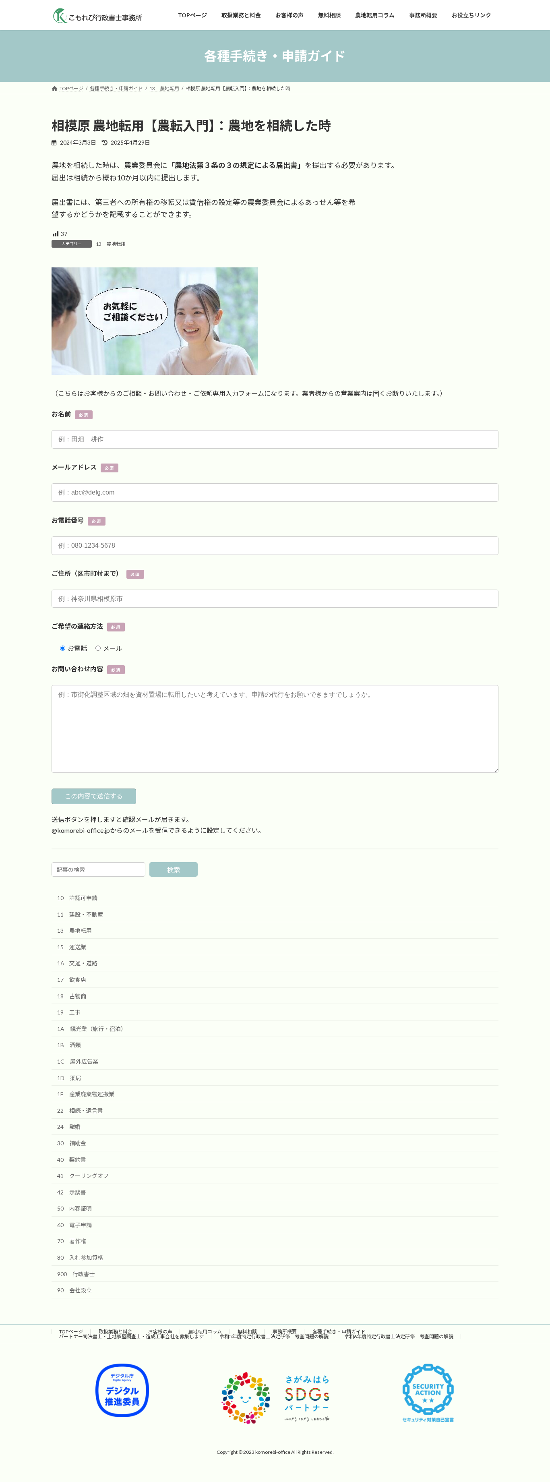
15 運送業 (71, 946)
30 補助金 (71, 1143)
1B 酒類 (69, 1044)
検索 (173, 869)
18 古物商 (71, 995)
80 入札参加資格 (80, 1257)
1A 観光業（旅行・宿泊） (91, 1028)
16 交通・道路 (77, 963)
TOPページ (71, 1332)
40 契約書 (71, 1159)
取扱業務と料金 (115, 1332)
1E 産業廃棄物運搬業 (85, 1094)
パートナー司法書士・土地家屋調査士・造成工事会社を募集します (131, 1336)
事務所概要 (285, 1332)
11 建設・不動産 (80, 914)
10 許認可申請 (77, 897)
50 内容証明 (74, 1208)
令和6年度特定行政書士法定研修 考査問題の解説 (398, 1336)
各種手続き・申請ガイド (339, 1332)
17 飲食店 (71, 979)
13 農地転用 (111, 244)
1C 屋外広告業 (77, 1061)
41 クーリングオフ (83, 1175)
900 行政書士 (76, 1273)
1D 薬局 (69, 1077)
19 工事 (69, 1012)
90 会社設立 (74, 1290)
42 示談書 (71, 1191)
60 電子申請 (74, 1224)
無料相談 (247, 1332)
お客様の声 (160, 1332)
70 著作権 (71, 1241)
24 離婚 (69, 1126)
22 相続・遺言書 (80, 1110)
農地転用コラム (205, 1332)
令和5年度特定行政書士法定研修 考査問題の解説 (274, 1336)
